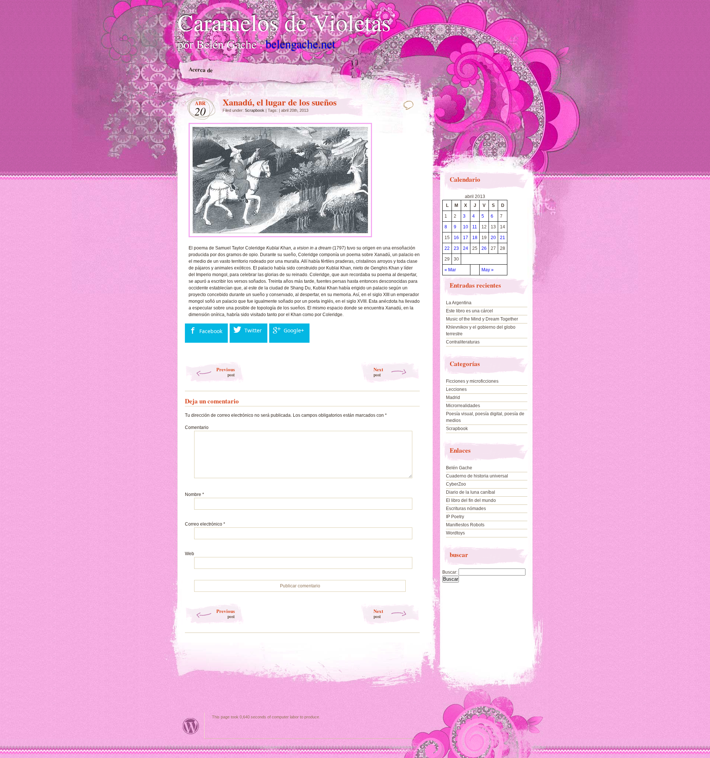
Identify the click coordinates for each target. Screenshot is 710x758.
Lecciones (456, 389)
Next (378, 372)
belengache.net (300, 44)
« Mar (450, 269)
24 (465, 248)
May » (487, 269)
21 (502, 237)
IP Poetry (455, 516)
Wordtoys (455, 533)
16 (456, 237)
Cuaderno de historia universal (477, 476)
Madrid (453, 397)
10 (465, 226)
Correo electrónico (205, 524)
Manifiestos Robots (465, 524)
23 (456, 248)
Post (410, 104)
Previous (225, 372)
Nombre (194, 494)
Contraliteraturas (463, 342)
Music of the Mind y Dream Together (482, 319)
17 (465, 237)
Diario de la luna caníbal (470, 492)
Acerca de (201, 70)
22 (447, 248)
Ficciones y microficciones (472, 381)
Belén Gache (459, 467)
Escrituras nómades (466, 508)
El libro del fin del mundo (471, 500)
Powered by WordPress (190, 726)
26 (484, 248)
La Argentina (458, 302)
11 (474, 226)
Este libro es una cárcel (469, 310)
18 (474, 237)
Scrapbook (254, 110)
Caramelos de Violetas (284, 22)
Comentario (197, 427)
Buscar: (449, 572)
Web (189, 553)
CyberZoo (456, 484)
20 (493, 237)
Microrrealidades (463, 405)
